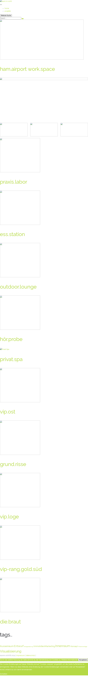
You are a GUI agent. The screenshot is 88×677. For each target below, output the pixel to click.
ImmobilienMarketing (44, 646)
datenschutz (30, 655)
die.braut (10, 622)
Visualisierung (10, 651)
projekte (8, 11)
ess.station (12, 234)
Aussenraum (7, 646)
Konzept (74, 646)
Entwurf (19, 646)
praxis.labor (13, 182)
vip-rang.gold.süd (21, 569)
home (7, 8)
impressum (20, 655)
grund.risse (13, 464)
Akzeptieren (83, 660)
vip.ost (7, 412)
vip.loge (9, 517)
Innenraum (62, 646)
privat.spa (11, 359)
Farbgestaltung (28, 646)
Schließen (3, 674)
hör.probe (11, 339)
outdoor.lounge (18, 287)
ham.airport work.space (27, 69)
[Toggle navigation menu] (1, 4)
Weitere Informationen (69, 660)
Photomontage (82, 646)
